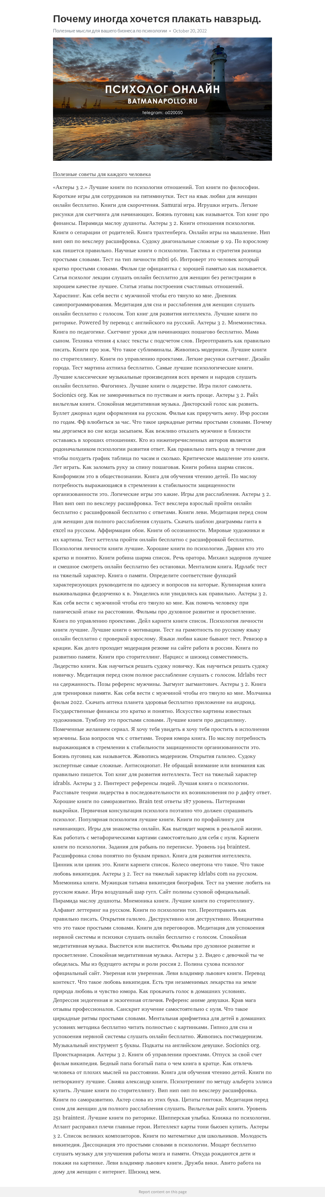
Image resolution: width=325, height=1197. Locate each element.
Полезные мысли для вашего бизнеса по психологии (110, 31)
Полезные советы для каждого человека (102, 174)
